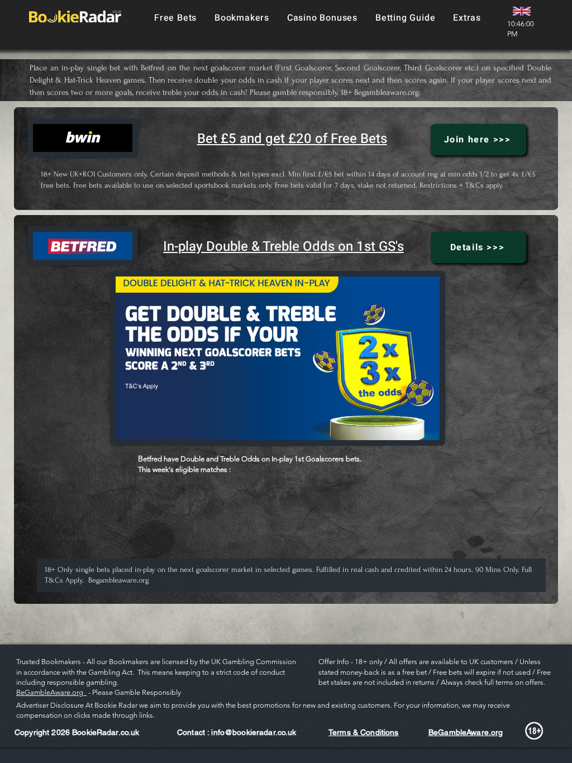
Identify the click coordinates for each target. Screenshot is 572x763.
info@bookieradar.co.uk (253, 732)
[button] (242, 18)
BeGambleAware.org (51, 692)
